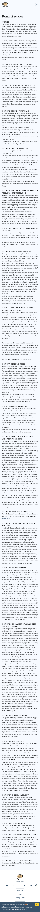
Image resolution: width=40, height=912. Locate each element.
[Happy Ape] (5, 4)
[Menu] (36, 4)
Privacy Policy (20, 898)
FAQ (20, 894)
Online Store (20, 890)
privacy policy (6, 518)
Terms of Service (20, 901)
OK (37, 904)
